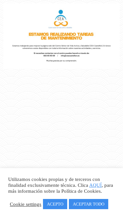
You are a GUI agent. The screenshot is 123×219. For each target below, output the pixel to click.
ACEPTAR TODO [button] (88, 204)
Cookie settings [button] (25, 204)
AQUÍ (95, 185)
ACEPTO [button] (55, 204)
